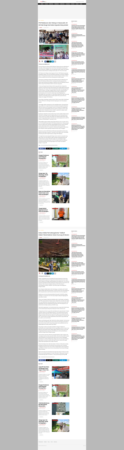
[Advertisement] (62, 12)
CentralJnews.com (42, 159)
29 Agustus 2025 (74, 120)
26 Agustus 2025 (74, 130)
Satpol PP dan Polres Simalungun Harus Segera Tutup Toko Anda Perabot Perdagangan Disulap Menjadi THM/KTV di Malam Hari (78, 27)
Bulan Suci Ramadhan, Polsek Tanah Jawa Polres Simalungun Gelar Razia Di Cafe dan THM (44, 194)
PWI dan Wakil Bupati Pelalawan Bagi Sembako (49, 145)
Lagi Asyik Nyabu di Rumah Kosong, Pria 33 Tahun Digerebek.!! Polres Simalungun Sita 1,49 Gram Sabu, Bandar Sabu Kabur (77, 90)
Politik (46, 3)
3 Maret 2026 (74, 48)
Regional (42, 20)
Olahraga (68, 3)
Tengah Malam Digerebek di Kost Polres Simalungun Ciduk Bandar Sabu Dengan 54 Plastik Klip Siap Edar (44, 212)
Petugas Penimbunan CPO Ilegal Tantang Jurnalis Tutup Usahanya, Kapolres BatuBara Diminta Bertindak (78, 110)
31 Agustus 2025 (74, 112)
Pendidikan (57, 3)
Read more (41, 170)
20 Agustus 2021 (46, 27)
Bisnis (81, 3)
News (42, 3)
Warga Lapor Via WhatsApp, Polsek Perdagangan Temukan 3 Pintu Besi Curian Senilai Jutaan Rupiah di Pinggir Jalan (78, 54)
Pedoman (55, 441)
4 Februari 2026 (74, 93)
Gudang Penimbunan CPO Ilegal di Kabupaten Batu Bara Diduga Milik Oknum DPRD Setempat (78, 118)
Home (39, 20)
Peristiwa (51, 3)
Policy (49, 441)
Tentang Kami (41, 441)
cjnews (41, 27)
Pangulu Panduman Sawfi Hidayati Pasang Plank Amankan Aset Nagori (44, 158)
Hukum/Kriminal (55, 155)
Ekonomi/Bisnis (55, 173)
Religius (72, 3)
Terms (52, 441)
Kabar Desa (62, 3)
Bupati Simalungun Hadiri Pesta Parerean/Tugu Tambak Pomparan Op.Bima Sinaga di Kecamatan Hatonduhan (78, 80)
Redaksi (45, 441)
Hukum (77, 3)
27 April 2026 (74, 30)
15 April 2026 (74, 38)
